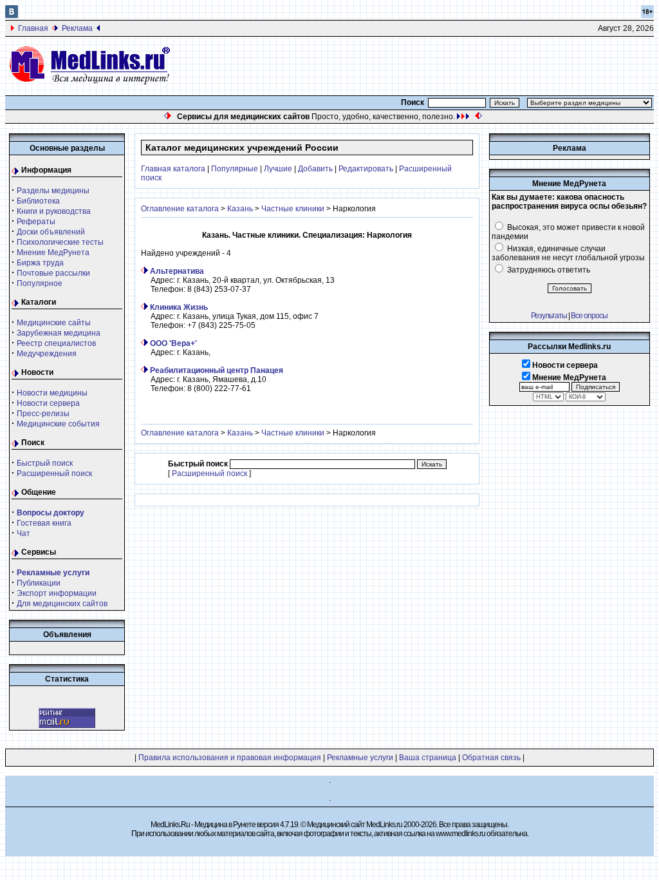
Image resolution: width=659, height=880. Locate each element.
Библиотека (38, 201)
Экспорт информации (57, 593)
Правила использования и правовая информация (229, 757)
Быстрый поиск (45, 463)
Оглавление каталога (180, 208)
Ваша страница (427, 757)
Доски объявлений (51, 231)
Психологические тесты (60, 242)
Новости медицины (52, 392)
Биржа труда (40, 262)
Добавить (315, 168)
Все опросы (589, 315)
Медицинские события (58, 423)
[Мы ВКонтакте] (11, 15)
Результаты (549, 315)
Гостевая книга (44, 523)
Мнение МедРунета (53, 252)
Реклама (77, 28)
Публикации (38, 583)
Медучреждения (47, 353)
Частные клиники (292, 208)
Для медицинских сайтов (62, 603)
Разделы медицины (53, 190)
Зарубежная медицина (58, 333)
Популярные (234, 168)
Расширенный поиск (54, 473)
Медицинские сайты (54, 322)
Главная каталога (173, 168)
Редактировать (366, 168)
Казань (240, 208)
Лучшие (278, 168)
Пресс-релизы (43, 413)
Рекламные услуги (360, 757)
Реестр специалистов (56, 343)
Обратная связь (491, 757)
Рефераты (36, 221)
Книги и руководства (54, 211)
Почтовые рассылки (53, 273)
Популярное (39, 283)
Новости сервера (48, 403)
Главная (33, 28)
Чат (23, 533)
